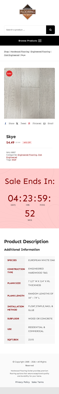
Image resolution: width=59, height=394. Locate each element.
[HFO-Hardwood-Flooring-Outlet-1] (27, 2)
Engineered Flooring (27, 155)
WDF (14, 160)
